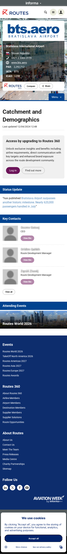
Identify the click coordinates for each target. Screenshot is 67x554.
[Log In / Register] (61, 12)
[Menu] (53, 12)
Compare (31, 86)
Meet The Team (11, 449)
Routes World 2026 (13, 351)
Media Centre (10, 459)
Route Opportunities (13, 422)
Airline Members (11, 398)
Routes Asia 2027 (12, 365)
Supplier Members (12, 412)
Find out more (33, 170)
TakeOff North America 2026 (18, 356)
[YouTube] (27, 487)
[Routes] (15, 12)
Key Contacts (12, 218)
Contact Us (8, 444)
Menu (55, 97)
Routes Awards (11, 375)
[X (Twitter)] (12, 487)
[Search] (45, 12)
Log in (12, 170)
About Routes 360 (12, 393)
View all (8, 292)
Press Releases (11, 454)
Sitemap (7, 468)
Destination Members (14, 407)
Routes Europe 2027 (13, 370)
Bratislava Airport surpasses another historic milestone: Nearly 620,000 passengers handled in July (29, 202)
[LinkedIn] (5, 487)
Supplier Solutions (12, 417)
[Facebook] (20, 487)
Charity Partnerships (14, 464)
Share (47, 86)
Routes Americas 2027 (15, 361)
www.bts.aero (19, 62)
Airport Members (11, 403)
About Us (7, 440)
